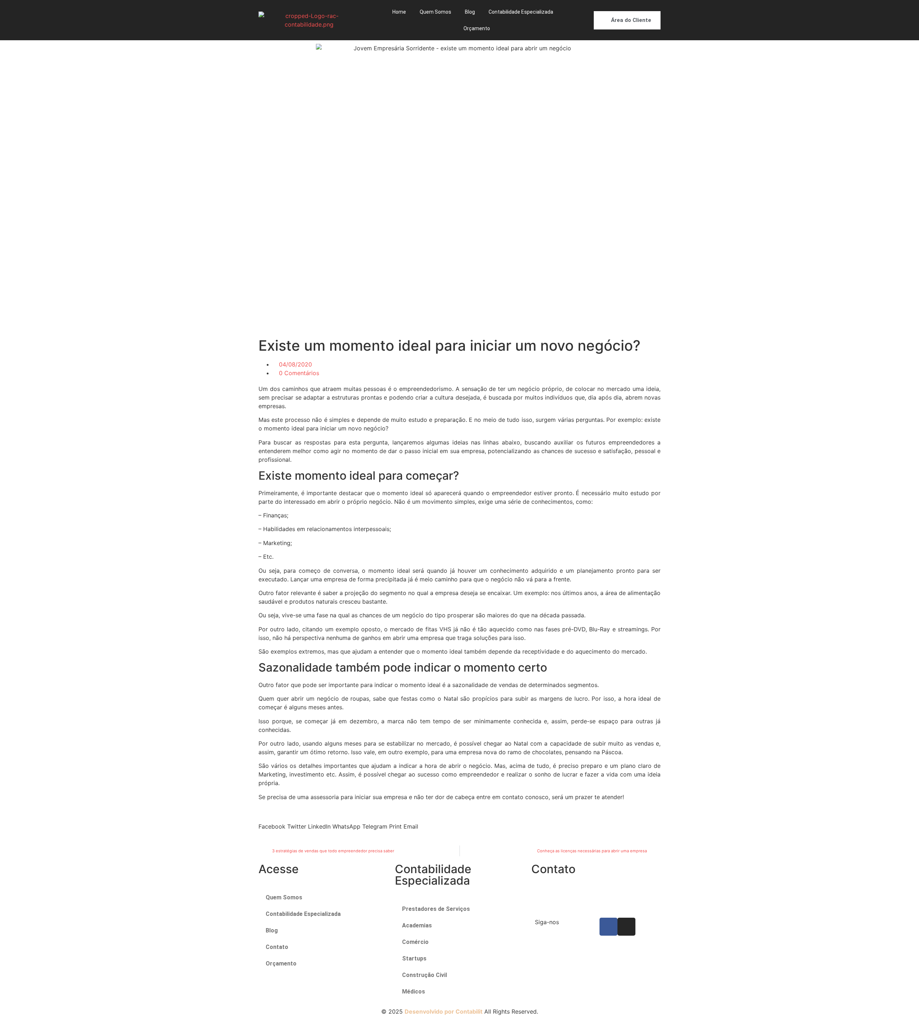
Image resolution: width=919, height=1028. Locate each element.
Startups (414, 958)
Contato (277, 947)
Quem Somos (435, 12)
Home (399, 12)
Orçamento (476, 28)
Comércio (415, 942)
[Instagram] (626, 927)
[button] (271, 822)
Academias (417, 925)
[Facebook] (608, 927)
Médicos (413, 991)
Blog (470, 12)
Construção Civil (424, 975)
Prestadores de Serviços (436, 908)
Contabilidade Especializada (521, 12)
